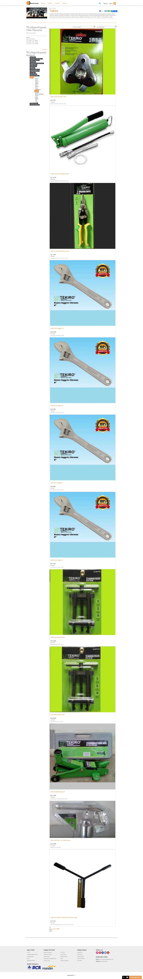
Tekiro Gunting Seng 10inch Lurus (59, 251)
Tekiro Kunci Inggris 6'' (56, 560)
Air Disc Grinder (81, 958)
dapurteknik (70, 975)
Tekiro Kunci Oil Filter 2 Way (58, 96)
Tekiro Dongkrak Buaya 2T (57, 792)
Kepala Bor (80, 952)
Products (43, 3)
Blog (28, 958)
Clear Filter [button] (44, 49)
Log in (110, 3)
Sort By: (99, 27)
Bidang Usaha (63, 956)
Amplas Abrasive (48, 952)
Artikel (50, 3)
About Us (64, 3)
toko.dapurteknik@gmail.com (106, 959)
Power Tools (47, 960)
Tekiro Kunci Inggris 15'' (57, 328)
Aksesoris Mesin (48, 954)
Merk (50, 8)
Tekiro (54, 8)
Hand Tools (63, 954)
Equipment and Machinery (50, 958)
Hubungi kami (135, 977)
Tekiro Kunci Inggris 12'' (57, 405)
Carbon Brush (80, 956)
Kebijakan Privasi (31, 960)
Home (28, 952)
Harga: (28, 37)
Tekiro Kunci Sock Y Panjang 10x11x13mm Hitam (63, 917)
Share (102, 11)
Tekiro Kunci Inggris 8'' (56, 483)
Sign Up (105, 3)
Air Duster (79, 960)
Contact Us (57, 3)
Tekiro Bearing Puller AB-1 (57, 714)
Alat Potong (46, 956)
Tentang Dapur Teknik (32, 954)
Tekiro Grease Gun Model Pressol (59, 174)
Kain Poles (79, 954)
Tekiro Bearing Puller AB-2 (57, 637)
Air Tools (62, 952)
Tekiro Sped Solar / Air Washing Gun (60, 840)
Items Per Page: (76, 27)
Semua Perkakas (64, 960)
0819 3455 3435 (103, 961)
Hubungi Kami (30, 956)
